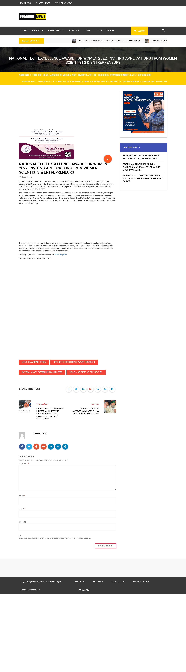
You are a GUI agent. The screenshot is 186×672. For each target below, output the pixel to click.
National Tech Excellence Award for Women (74, 362)
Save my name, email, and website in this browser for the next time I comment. (55, 538)
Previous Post (42, 404)
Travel (88, 31)
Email (22, 509)
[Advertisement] (67, 110)
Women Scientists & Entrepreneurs (86, 372)
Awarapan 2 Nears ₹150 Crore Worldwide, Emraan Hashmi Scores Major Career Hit (142, 167)
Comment (24, 464)
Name (22, 495)
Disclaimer (84, 590)
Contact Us (118, 581)
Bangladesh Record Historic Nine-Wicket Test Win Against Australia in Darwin (143, 178)
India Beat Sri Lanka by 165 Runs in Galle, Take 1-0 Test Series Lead (91, 41)
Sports (111, 31)
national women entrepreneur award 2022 (42, 372)
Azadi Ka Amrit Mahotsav (34, 362)
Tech (99, 31)
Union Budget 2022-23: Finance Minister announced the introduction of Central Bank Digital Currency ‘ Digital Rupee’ (49, 414)
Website (22, 522)
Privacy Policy (141, 581)
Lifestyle (74, 31)
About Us (79, 581)
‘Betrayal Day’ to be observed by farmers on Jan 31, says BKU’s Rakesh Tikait (85, 411)
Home (24, 31)
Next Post (94, 404)
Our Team (98, 581)
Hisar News (25, 3)
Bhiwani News (43, 3)
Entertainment (56, 31)
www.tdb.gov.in (61, 255)
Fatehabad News (63, 3)
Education (37, 31)
